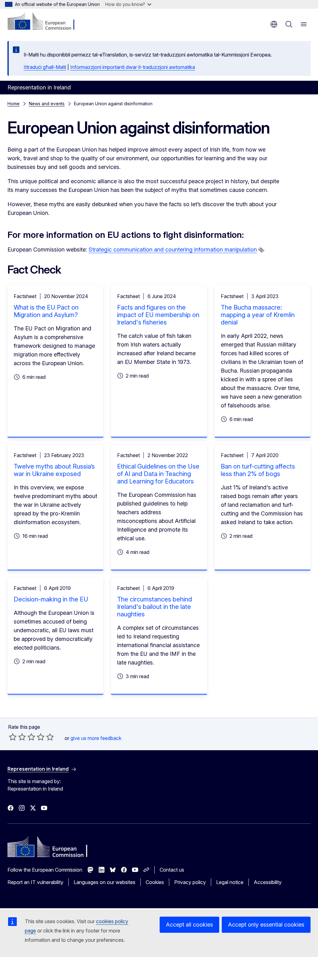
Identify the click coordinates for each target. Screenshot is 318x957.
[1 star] (12, 737)
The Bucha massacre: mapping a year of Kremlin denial (258, 315)
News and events (47, 103)
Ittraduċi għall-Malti (45, 67)
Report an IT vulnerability (35, 882)
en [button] (274, 24)
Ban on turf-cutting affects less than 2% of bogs (258, 470)
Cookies (155, 882)
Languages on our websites (104, 882)
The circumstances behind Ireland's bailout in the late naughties (154, 607)
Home (13, 103)
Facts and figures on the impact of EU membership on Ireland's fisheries (158, 315)
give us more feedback (95, 738)
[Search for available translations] (261, 250)
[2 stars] (17, 737)
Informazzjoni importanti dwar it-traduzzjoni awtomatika (132, 67)
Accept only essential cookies (266, 924)
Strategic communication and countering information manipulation (173, 249)
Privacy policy (190, 882)
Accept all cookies (189, 924)
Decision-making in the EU (51, 599)
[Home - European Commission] (45, 21)
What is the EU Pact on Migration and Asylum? (46, 311)
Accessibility (268, 882)
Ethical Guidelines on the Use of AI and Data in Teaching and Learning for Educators (158, 474)
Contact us (172, 870)
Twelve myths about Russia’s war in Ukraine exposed (54, 470)
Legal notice (229, 882)
